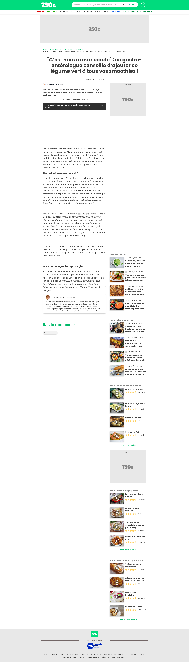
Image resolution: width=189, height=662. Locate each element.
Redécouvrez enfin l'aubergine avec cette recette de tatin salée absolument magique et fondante (135, 292)
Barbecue (41, 12)
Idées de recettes (79, 49)
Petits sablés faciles (135, 606)
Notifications (72, 655)
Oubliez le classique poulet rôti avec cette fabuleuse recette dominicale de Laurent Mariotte (135, 278)
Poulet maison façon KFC (135, 537)
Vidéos (106, 12)
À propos (45, 655)
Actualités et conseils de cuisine (61, 49)
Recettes (74, 12)
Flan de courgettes (134, 389)
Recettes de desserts (127, 619)
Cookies (96, 657)
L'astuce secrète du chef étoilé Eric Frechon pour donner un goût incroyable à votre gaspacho (135, 306)
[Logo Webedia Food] (94, 646)
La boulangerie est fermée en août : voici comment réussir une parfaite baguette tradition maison (135, 372)
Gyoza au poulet (133, 417)
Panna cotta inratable (131, 593)
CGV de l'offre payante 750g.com (134, 655)
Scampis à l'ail (132, 432)
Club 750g (116, 12)
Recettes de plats (128, 549)
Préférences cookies (108, 657)
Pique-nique (52, 12)
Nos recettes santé (50, 333)
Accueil (45, 49)
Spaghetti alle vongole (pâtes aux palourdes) (134, 525)
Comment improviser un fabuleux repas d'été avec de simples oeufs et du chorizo (135, 358)
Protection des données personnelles (77, 657)
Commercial (83, 655)
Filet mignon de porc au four (135, 495)
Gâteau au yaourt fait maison (133, 565)
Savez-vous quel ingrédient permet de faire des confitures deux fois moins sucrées (135, 329)
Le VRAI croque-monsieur (132, 509)
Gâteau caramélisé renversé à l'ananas (134, 579)
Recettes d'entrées (127, 445)
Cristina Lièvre (59, 297)
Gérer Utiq (120, 657)
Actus (62, 12)
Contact (53, 655)
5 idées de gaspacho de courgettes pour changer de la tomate (135, 263)
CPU (119, 655)
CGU (115, 655)
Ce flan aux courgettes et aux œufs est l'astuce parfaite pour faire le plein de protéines (135, 343)
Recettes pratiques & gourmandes (137, 12)
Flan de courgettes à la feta (135, 404)
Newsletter (62, 655)
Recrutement (94, 655)
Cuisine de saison (91, 12)
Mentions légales (106, 655)
